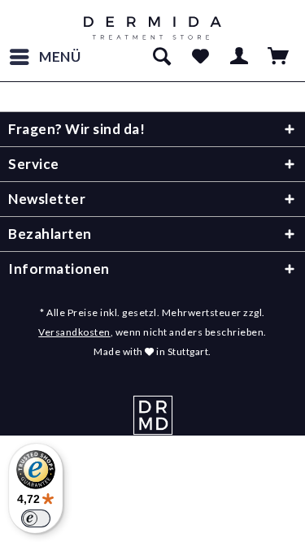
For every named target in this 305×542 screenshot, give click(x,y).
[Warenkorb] (279, 57)
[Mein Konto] (240, 57)
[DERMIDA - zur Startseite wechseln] (152, 28)
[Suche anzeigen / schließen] (161, 57)
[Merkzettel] (200, 57)
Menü (60, 56)
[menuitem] (44, 57)
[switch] (35, 518)
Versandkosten (74, 332)
